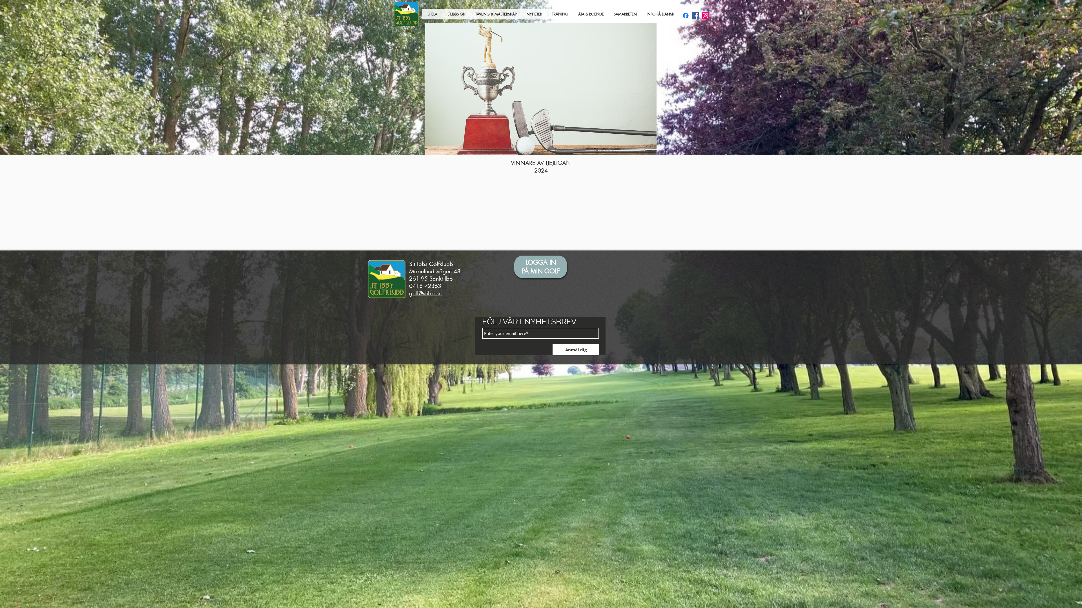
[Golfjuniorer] (685, 15)
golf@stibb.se (425, 293)
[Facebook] (695, 15)
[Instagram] (705, 15)
